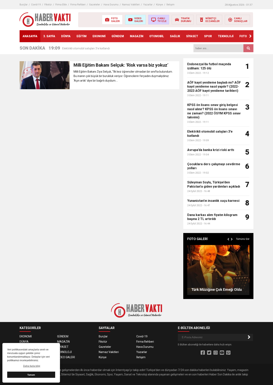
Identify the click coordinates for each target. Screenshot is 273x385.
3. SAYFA (49, 36)
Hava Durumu (111, 4)
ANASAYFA (30, 36)
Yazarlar (147, 4)
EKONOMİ (99, 36)
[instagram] (215, 353)
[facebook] (203, 353)
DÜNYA (66, 36)
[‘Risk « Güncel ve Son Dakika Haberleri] (45, 19)
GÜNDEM (118, 36)
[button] (250, 36)
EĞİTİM (82, 36)
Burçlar (24, 4)
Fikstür (48, 4)
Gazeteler (94, 4)
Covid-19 (36, 4)
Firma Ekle (61, 4)
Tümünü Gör (242, 239)
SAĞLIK (175, 36)
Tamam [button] (31, 375)
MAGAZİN (136, 36)
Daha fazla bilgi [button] (31, 366)
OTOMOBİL (156, 36)
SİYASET (192, 36)
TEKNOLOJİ (225, 36)
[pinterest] (228, 353)
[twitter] (209, 353)
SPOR (208, 36)
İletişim (170, 4)
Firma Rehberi (78, 4)
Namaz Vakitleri (131, 4)
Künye (159, 4)
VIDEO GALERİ (66, 357)
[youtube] (222, 353)
